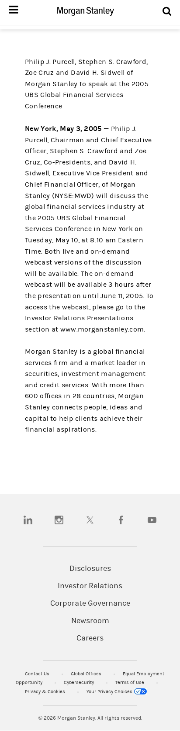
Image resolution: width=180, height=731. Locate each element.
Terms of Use (130, 682)
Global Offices (87, 674)
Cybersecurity (79, 682)
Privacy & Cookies (45, 691)
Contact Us (38, 674)
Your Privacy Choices (110, 691)
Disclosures (90, 568)
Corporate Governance (90, 603)
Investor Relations (90, 586)
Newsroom (90, 621)
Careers (90, 638)
